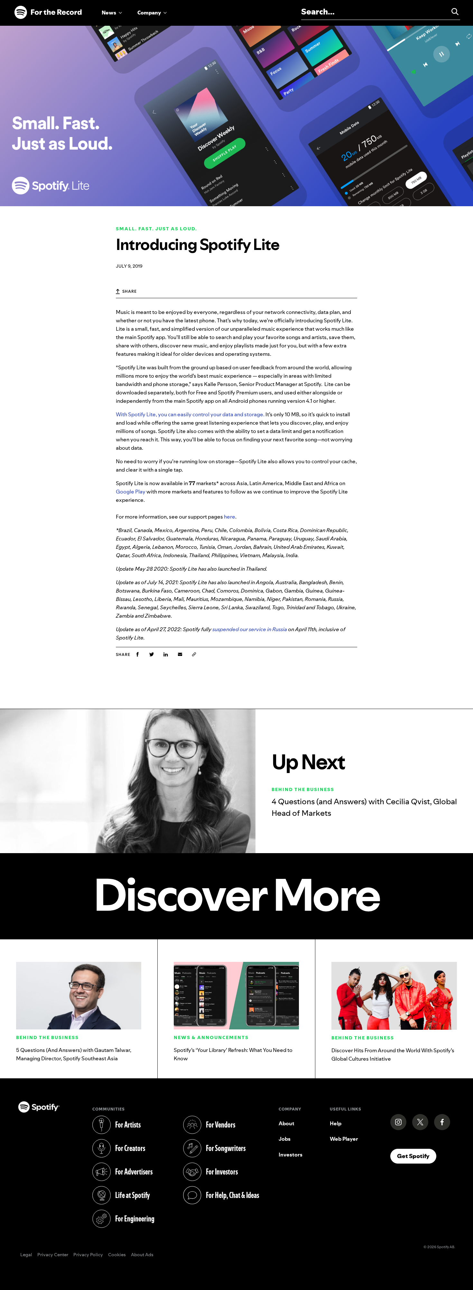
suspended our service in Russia (249, 629)
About (286, 1123)
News (109, 12)
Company (149, 12)
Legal (26, 1255)
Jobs (285, 1138)
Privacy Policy (88, 1255)
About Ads (142, 1255)
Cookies (117, 1255)
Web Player (344, 1138)
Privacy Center (52, 1255)
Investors (290, 1154)
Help (335, 1123)
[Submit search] (452, 12)
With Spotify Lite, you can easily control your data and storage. (190, 414)
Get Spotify (416, 1156)
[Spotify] (48, 12)
